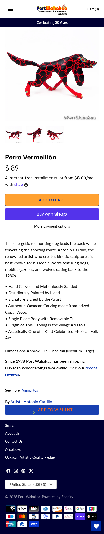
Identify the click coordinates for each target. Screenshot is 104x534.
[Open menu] (10, 9)
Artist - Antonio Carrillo (31, 401)
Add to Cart (52, 200)
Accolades (13, 449)
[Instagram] (16, 471)
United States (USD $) (28, 484)
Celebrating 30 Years (52, 23)
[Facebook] (8, 471)
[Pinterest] (23, 471)
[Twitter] (31, 471)
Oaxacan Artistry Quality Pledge (30, 457)
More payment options (52, 226)
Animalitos (30, 390)
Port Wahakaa (29, 497)
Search (10, 426)
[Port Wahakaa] (52, 9)
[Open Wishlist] (96, 526)
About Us (12, 433)
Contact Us (13, 441)
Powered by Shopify (57, 497)
